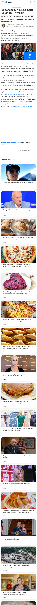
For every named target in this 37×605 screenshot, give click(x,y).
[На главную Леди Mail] (9, 2)
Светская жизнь (16, 7)
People (31, 71)
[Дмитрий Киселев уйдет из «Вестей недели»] (18, 204)
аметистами (7, 85)
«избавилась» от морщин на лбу (21, 106)
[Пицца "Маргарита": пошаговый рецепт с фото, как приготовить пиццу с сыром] (18, 313)
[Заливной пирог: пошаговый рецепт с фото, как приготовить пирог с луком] (18, 395)
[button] (7, 47)
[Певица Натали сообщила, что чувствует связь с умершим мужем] (18, 477)
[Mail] (6, 2)
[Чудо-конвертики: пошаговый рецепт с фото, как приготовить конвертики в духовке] (18, 341)
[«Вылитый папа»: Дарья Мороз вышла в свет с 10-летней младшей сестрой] (18, 368)
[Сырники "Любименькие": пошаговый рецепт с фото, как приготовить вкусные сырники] (18, 504)
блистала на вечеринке (11, 99)
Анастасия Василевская (15, 25)
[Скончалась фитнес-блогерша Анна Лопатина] (18, 177)
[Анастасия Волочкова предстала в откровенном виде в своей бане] (18, 586)
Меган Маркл (18, 92)
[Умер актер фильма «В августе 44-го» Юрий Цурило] (18, 450)
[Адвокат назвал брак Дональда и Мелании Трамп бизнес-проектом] (18, 532)
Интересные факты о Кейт (10, 142)
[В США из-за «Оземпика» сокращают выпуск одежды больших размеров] (18, 423)
